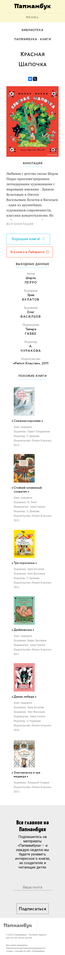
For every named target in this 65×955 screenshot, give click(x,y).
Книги (45, 39)
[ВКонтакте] (30, 79)
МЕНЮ (31, 17)
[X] (35, 79)
